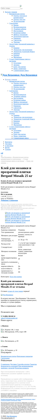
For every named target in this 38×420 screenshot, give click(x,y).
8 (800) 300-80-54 (29, 6)
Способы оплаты (23, 364)
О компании (5, 364)
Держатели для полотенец (23, 50)
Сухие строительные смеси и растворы (14, 160)
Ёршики (16, 48)
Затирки (16, 65)
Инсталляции (18, 31)
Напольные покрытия (25, 356)
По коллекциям (19, 21)
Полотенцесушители (21, 36)
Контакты (8, 142)
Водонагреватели (20, 27)
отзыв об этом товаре (15, 291)
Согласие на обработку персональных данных (11, 400)
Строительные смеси (21, 70)
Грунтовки (17, 63)
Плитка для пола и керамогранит (20, 16)
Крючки (16, 55)
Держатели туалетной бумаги (24, 51)
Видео (7, 147)
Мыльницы (18, 57)
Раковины (17, 38)
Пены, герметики (20, 68)
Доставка (8, 144)
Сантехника (13, 23)
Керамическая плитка (17, 14)
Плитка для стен (19, 19)
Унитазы (17, 42)
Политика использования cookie (8, 399)
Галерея (8, 149)
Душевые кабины (20, 29)
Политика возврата (22, 368)
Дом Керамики (11, 416)
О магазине (9, 146)
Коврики (17, 53)
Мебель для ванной (20, 34)
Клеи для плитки (20, 67)
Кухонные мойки (20, 33)
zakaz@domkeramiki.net (9, 318)
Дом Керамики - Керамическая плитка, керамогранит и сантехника (15, 158)
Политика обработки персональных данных (25, 399)
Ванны (16, 25)
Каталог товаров (11, 12)
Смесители (17, 40)
